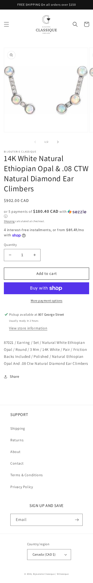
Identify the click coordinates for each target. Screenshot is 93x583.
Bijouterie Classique (44, 573)
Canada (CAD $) (44, 554)
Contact (17, 463)
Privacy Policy (21, 486)
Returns (17, 440)
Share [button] (14, 376)
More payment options (47, 300)
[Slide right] (58, 142)
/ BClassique (61, 573)
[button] (6, 24)
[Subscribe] (76, 520)
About (15, 451)
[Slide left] (35, 142)
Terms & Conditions (26, 475)
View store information (28, 328)
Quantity (10, 245)
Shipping (9, 221)
